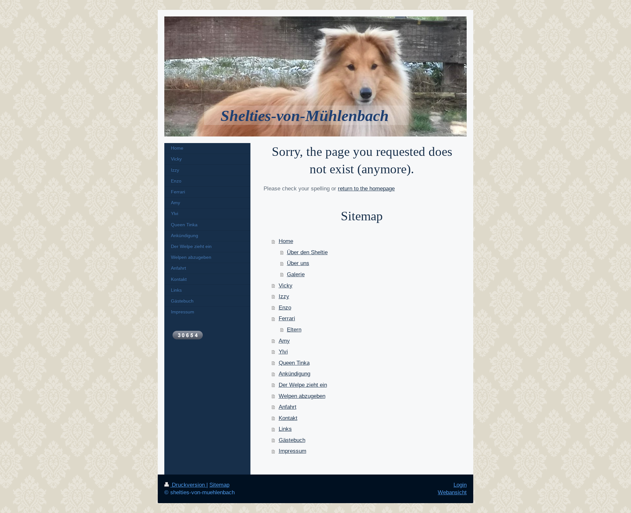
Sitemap (219, 485)
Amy (284, 341)
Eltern (294, 330)
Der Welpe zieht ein (303, 385)
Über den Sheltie (307, 252)
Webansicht (452, 492)
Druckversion (188, 485)
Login (460, 485)
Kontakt (288, 418)
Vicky (285, 285)
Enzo (285, 308)
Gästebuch (292, 440)
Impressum (292, 451)
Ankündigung (294, 374)
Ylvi (283, 352)
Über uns (298, 263)
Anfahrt (287, 407)
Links (285, 429)
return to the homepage (366, 188)
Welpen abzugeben (302, 396)
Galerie (296, 274)
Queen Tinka (294, 363)
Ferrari (287, 318)
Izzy (284, 296)
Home (286, 241)
